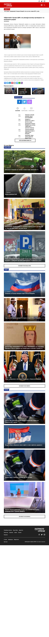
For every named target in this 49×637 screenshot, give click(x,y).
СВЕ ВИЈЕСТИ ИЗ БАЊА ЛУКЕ (24, 265)
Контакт (6, 541)
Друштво (21, 530)
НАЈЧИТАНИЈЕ (24, 110)
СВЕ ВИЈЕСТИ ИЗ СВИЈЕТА (24, 386)
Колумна (6, 534)
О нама (5, 539)
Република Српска (8, 530)
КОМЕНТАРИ (31, 110)
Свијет (15, 532)
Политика (6, 532)
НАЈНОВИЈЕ (17, 110)
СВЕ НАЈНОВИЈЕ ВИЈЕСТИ (25, 140)
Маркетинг (16, 539)
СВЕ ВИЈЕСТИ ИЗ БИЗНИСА (24, 516)
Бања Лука (15, 530)
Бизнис (19, 532)
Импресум (10, 539)
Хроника (11, 532)
